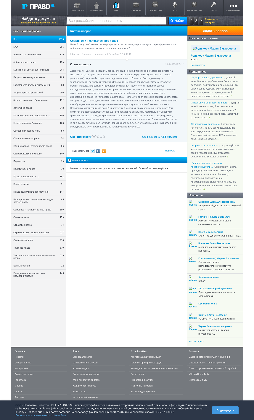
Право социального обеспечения (38, 192)
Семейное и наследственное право (38, 209)
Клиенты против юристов (86, 380)
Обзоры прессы (23, 362)
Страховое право (38, 225)
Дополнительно (233, 10)
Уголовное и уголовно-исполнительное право (38, 256)
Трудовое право (38, 248)
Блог (175, 10)
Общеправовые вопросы (38, 138)
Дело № (19, 391)
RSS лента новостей (142, 385)
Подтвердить (225, 410)
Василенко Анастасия (210, 232)
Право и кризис (38, 184)
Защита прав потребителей (38, 92)
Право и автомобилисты (38, 176)
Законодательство (82, 357)
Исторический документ (85, 397)
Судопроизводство (38, 240)
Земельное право (38, 108)
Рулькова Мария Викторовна (211, 55)
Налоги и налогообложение (38, 123)
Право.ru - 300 (77, 10)
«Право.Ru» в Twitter (199, 374)
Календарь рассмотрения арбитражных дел (154, 368)
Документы (136, 10)
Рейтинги (19, 397)
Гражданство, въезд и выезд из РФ (38, 85)
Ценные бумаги (38, 265)
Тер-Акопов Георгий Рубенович (215, 288)
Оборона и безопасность (38, 131)
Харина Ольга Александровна (215, 326)
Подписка (170, 150)
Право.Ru (38, 6)
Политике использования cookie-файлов (40, 415)
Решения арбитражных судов (146, 362)
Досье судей (137, 374)
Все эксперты (198, 65)
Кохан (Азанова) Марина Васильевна (218, 258)
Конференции (96, 10)
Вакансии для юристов (143, 391)
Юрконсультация (194, 10)
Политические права (38, 169)
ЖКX (116, 10)
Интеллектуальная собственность (38, 115)
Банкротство (79, 391)
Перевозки (38, 161)
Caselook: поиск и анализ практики (207, 362)
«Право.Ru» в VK (198, 380)
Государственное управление (38, 77)
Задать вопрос (215, 31)
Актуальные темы (24, 374)
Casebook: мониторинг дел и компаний (209, 357)
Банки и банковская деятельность (38, 69)
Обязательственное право (38, 153)
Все (38, 39)
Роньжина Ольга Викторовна (214, 243)
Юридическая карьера (84, 385)
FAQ (38, 47)
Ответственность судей (85, 362)
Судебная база (155, 10)
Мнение (19, 385)
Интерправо (21, 368)
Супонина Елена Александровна (216, 202)
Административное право (38, 54)
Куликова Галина (207, 303)
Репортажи (20, 380)
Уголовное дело (81, 368)
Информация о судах (142, 380)
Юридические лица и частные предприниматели (38, 274)
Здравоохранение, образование (38, 100)
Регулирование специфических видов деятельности (38, 200)
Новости (19, 357)
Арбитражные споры (38, 62)
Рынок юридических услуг (86, 374)
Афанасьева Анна (208, 277)
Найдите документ (38, 20)
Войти (214, 10)
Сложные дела (38, 217)
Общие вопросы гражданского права (38, 146)
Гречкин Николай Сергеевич (214, 217)
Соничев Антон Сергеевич (212, 315)
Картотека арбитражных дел (146, 357)
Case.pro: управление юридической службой (212, 368)
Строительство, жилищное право (38, 232)
